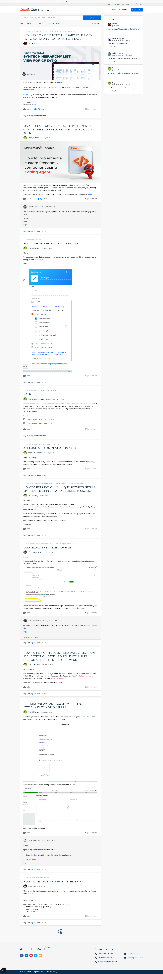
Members (123, 9)
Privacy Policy (52, 972)
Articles (31, 23)
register (33, 116)
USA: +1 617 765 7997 (106, 954)
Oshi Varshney (33, 495)
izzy (113, 82)
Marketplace (126, 4)
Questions (53, 23)
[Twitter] (39, 109)
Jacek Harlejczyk (118, 38)
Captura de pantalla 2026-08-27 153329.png (41, 419)
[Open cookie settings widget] (3, 970)
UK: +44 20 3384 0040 (106, 958)
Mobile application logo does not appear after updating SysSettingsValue (134, 88)
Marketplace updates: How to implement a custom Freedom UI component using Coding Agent (58, 129)
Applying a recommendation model (51, 448)
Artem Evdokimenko (35, 453)
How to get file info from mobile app (53, 881)
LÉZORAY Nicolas (34, 552)
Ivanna (30, 43)
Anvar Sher (32, 886)
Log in (141, 4)
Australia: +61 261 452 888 (107, 962)
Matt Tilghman (33, 248)
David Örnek (32, 841)
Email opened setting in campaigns (50, 243)
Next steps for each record (117, 44)
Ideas (41, 23)
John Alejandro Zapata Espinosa (39, 399)
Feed (114, 9)
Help (27, 394)
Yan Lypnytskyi (33, 138)
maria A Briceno (34, 664)
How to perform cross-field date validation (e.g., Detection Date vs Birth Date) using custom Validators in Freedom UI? (59, 656)
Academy (117, 4)
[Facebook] (35, 109)
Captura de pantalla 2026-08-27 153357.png (41, 423)
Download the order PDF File (47, 547)
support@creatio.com (135, 958)
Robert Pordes (33, 207)
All (21, 23)
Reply (25, 225)
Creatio (109, 4)
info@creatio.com (134, 954)
